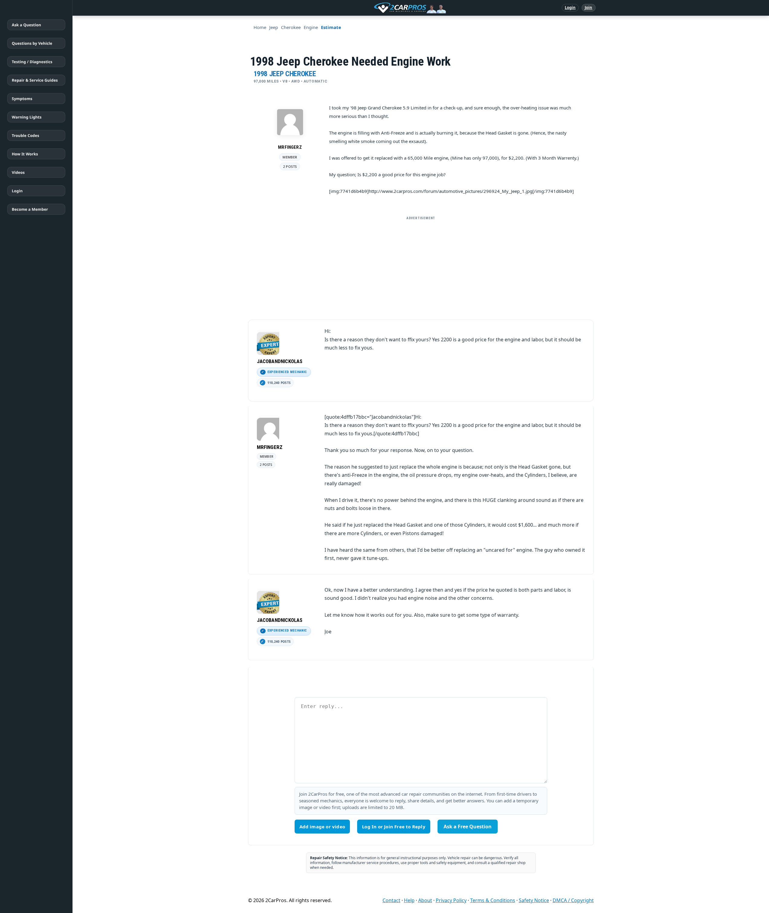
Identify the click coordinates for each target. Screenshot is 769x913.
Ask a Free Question (468, 826)
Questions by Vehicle (32, 43)
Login (570, 7)
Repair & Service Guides (35, 80)
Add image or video (322, 827)
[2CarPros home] (378, 8)
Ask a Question (26, 25)
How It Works (25, 154)
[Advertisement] (421, 265)
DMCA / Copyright (573, 900)
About (425, 900)
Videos (18, 172)
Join (588, 7)
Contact (391, 900)
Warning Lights (26, 117)
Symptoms (22, 98)
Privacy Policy (451, 900)
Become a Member (30, 209)
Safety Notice (534, 900)
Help (409, 900)
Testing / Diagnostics (32, 61)
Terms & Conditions (492, 900)
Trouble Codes (25, 135)
